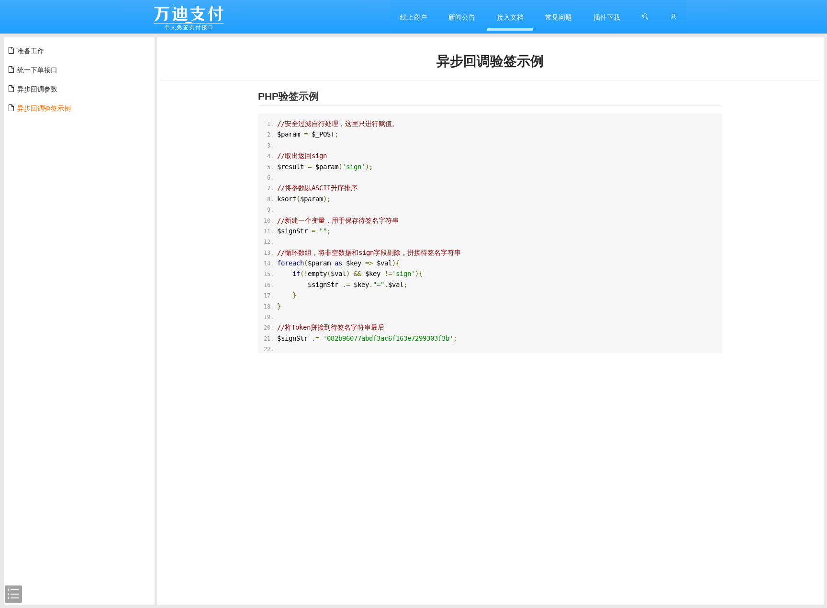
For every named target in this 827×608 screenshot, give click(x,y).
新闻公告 (461, 17)
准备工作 (30, 50)
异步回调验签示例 (44, 108)
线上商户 (413, 17)
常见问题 (558, 17)
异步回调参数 (37, 88)
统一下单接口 (37, 69)
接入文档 (510, 17)
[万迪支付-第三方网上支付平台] (188, 17)
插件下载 (606, 17)
